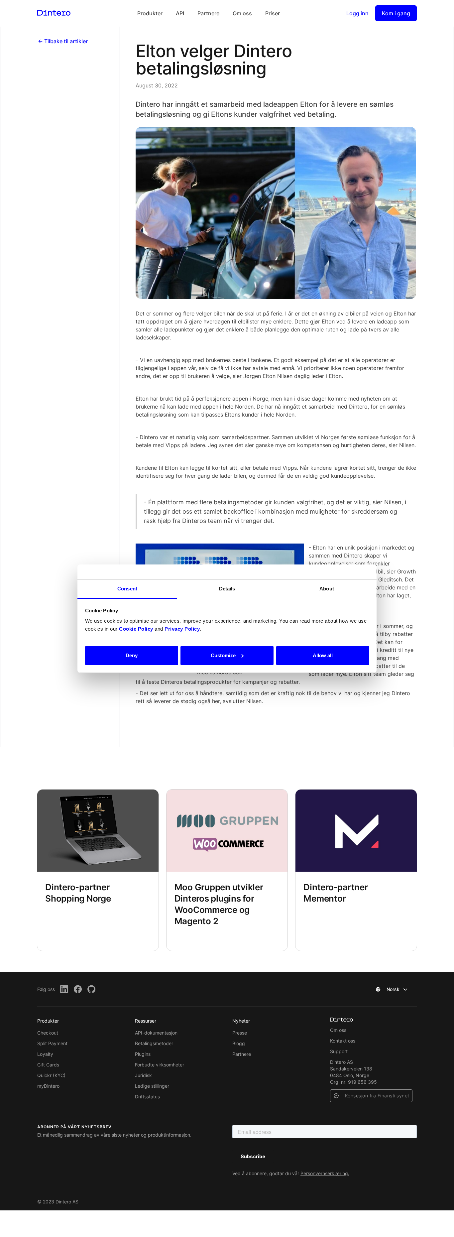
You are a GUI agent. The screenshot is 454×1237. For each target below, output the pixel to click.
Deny (132, 655)
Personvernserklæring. (324, 1173)
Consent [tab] (127, 588)
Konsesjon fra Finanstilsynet (377, 1095)
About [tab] (326, 588)
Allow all (323, 655)
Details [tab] (227, 588)
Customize (223, 655)
